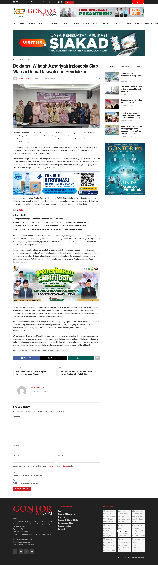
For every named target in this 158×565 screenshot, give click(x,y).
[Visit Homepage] (35, 12)
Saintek (86, 23)
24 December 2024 (40, 78)
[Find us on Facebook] (49, 2)
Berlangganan (133, 23)
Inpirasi (21, 59)
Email (16, 456)
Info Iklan (61, 517)
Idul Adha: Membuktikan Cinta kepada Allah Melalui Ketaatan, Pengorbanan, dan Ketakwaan (52, 222)
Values (76, 23)
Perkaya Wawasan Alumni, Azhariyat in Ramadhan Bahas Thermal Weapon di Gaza (48, 229)
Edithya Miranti (25, 78)
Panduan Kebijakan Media (68, 520)
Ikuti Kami (125, 531)
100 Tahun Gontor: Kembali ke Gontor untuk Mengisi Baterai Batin (132, 89)
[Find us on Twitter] (52, 2)
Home (15, 23)
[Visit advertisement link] (102, 12)
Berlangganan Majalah (66, 523)
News (22, 23)
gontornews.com (124, 557)
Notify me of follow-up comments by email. (29, 475)
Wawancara (106, 23)
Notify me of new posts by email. (25, 483)
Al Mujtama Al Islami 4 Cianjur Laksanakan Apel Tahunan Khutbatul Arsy (131, 115)
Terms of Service (63, 466)
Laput (95, 23)
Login (70, 2)
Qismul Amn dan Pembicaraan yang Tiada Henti (131, 75)
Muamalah (55, 23)
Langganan (138, 2)
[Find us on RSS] (61, 2)
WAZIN (65, 350)
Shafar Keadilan (21, 215)
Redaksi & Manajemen (66, 514)
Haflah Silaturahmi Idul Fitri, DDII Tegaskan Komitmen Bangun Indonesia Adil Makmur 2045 (51, 226)
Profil (60, 511)
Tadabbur (66, 23)
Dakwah (27, 59)
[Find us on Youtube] (59, 2)
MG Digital (148, 23)
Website (61, 456)
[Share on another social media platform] (97, 358)
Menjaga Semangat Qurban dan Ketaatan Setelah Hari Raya (39, 219)
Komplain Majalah (65, 526)
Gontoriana (118, 23)
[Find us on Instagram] (55, 2)
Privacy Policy (50, 466)
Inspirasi (31, 23)
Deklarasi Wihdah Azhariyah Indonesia (46, 350)
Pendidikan (42, 23)
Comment (17, 416)
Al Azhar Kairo (23, 350)
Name (16, 445)
